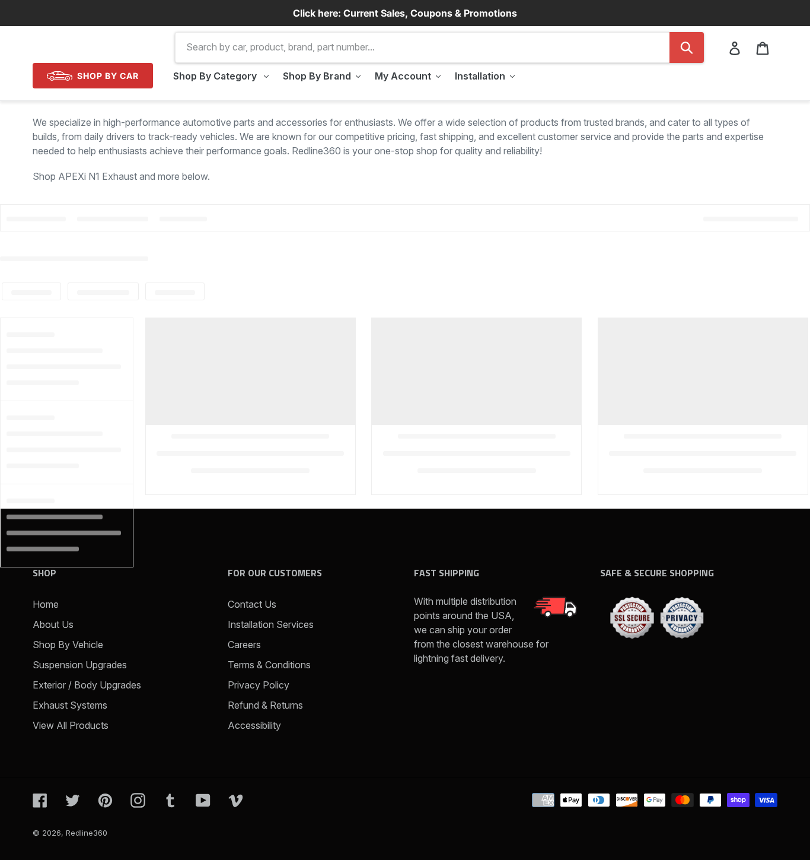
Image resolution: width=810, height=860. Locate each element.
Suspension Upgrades (80, 665)
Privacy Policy (258, 685)
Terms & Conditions (269, 665)
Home (46, 604)
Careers (244, 644)
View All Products (71, 725)
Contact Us (252, 604)
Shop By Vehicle (68, 644)
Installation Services (271, 624)
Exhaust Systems (70, 705)
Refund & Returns (265, 705)
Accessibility (254, 725)
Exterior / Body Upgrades (87, 685)
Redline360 (86, 832)
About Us (53, 624)
